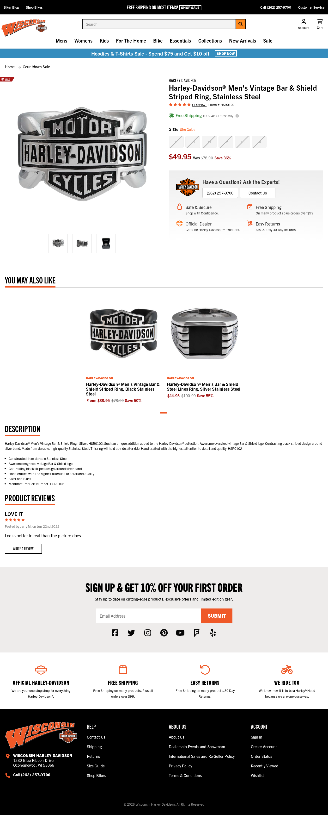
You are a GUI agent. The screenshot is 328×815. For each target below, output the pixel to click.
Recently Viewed (264, 765)
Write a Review (23, 548)
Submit (217, 616)
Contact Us (258, 192)
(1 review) (199, 104)
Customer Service (311, 7)
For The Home (131, 41)
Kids (104, 41)
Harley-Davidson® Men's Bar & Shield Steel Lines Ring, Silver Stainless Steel (203, 386)
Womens (83, 41)
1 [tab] (164, 413)
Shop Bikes (34, 7)
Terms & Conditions (185, 775)
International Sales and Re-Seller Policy (202, 756)
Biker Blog (11, 7)
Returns (93, 756)
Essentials (180, 41)
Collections (210, 41)
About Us (176, 736)
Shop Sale (190, 7)
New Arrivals (242, 41)
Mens (61, 41)
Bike (158, 41)
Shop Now (226, 53)
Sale (267, 41)
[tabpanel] (123, 347)
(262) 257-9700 (220, 192)
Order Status (261, 756)
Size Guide (187, 129)
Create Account (264, 746)
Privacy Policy (180, 765)
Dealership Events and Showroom (197, 746)
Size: (182, 129)
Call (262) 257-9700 (275, 7)
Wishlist (257, 775)
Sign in (256, 736)
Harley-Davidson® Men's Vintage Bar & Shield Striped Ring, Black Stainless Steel (122, 388)
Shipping (94, 746)
